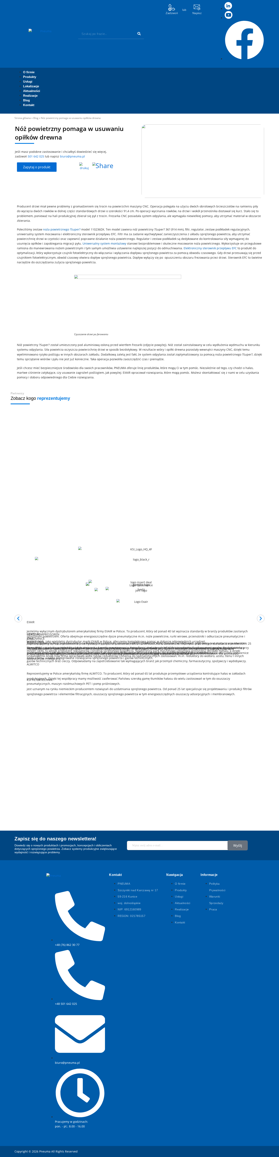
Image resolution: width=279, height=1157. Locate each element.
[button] (18, 618)
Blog (35, 118)
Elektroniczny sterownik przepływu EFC (210, 248)
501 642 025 (36, 156)
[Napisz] (197, 7)
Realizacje (30, 95)
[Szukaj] (139, 34)
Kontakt (28, 105)
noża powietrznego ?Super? (61, 229)
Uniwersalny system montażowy (104, 243)
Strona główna (23, 118)
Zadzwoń (172, 13)
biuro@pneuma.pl (72, 156)
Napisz (197, 13)
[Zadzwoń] (171, 7)
